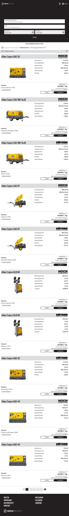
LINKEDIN (38, 503)
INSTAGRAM (39, 497)
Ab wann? (7, 30)
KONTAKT (7, 506)
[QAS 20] (17, 80)
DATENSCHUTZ (9, 503)
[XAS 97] (17, 210)
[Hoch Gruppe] (8, 4)
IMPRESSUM (8, 500)
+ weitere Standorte (6, 90)
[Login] (60, 3)
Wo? (6, 25)
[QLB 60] (17, 296)
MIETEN (6, 497)
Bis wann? (37, 30)
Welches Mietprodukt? (10, 20)
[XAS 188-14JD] (17, 124)
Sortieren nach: (24, 47)
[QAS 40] (17, 425)
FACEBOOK (38, 500)
